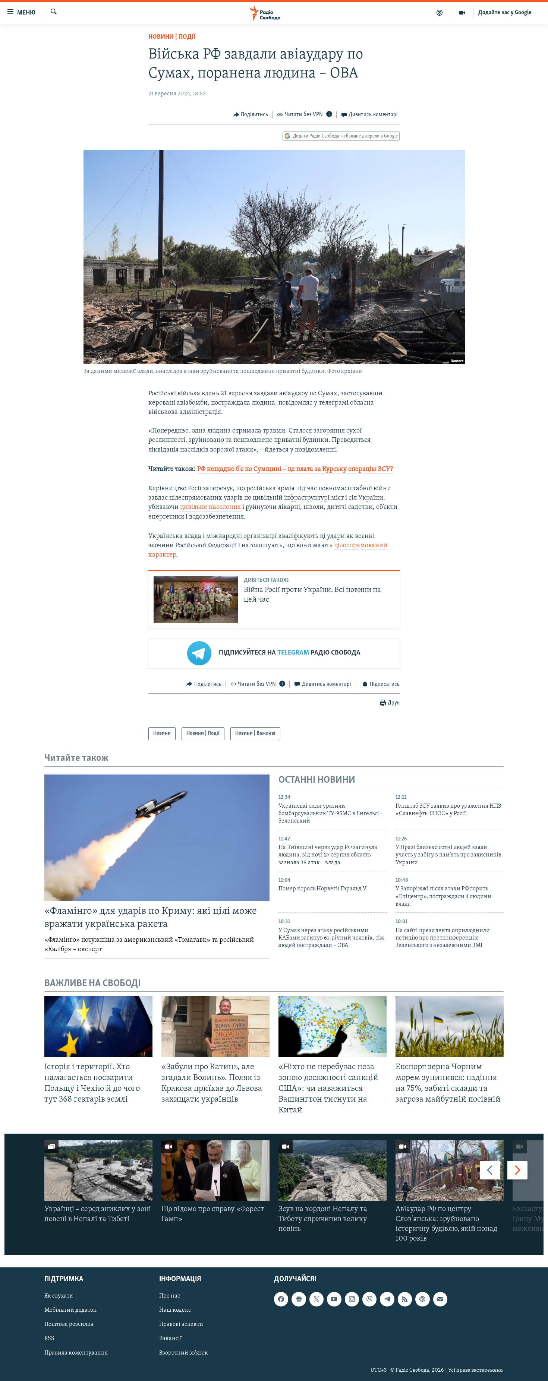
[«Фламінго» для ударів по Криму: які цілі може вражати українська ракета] (157, 838)
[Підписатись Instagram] (352, 1299)
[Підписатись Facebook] (281, 1299)
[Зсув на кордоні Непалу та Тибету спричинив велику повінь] (332, 1170)
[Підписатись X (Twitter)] (316, 1299)
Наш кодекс (175, 1311)
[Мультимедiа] (462, 12)
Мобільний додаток (70, 1311)
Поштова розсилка (69, 1325)
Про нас (169, 1296)
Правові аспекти (181, 1325)
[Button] (250, 115)
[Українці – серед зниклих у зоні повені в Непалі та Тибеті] (98, 1170)
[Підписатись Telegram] (387, 1299)
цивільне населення (210, 507)
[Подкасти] (439, 12)
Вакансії (170, 1339)
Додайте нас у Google (505, 13)
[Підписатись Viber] (369, 1299)
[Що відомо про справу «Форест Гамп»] (215, 1170)
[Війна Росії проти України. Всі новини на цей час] (196, 599)
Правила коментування (76, 1353)
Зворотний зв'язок (183, 1353)
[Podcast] (422, 1299)
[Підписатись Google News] (299, 1299)
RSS (49, 1339)
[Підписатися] (440, 1299)
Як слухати (58, 1296)
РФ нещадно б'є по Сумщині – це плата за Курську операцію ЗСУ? (295, 469)
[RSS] (405, 1299)
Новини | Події (171, 37)
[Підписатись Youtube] (334, 1299)
